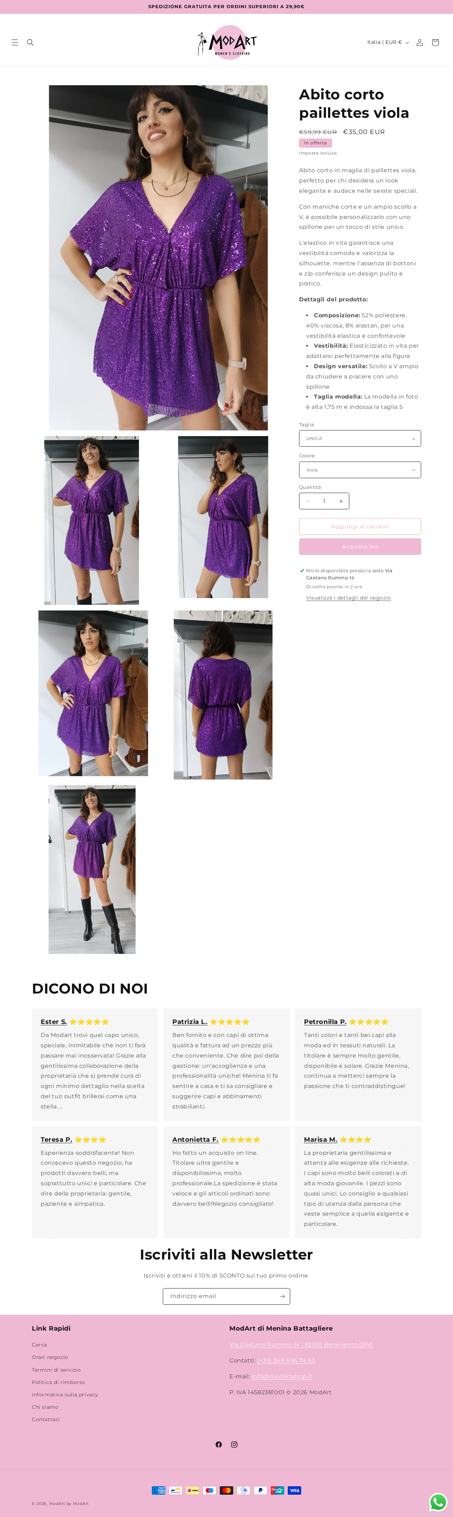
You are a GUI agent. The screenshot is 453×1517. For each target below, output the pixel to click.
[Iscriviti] (282, 1296)
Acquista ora (360, 546)
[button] (15, 42)
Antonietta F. (195, 1139)
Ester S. (54, 1022)
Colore (307, 455)
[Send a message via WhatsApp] (438, 1502)
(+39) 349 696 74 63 (286, 1360)
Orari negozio (50, 1357)
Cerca (39, 1345)
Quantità (310, 487)
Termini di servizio (56, 1370)
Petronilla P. (325, 1022)
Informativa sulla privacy (65, 1394)
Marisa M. (320, 1139)
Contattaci (46, 1420)
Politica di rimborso (58, 1382)
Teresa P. (56, 1139)
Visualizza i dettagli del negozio (348, 598)
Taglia (306, 424)
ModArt (57, 1503)
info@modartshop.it (282, 1376)
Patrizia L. (190, 1022)
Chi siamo (45, 1407)
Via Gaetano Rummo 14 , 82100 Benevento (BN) (301, 1345)
